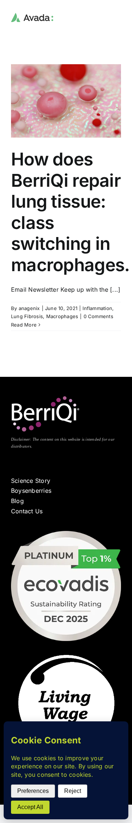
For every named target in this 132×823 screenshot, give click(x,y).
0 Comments (98, 316)
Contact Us (27, 511)
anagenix (29, 308)
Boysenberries (31, 490)
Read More (24, 325)
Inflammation (97, 308)
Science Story (30, 480)
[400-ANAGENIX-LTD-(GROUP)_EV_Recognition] (66, 534)
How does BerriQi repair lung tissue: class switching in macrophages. (70, 212)
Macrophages (62, 316)
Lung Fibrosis (27, 316)
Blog (17, 501)
